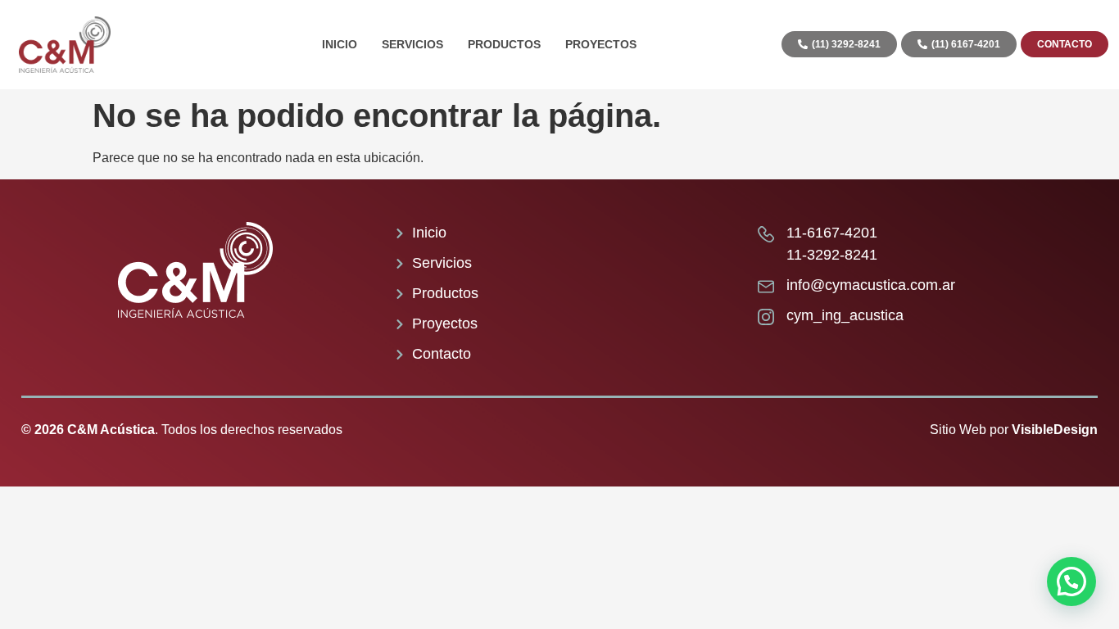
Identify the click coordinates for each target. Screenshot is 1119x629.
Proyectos (601, 44)
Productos (504, 44)
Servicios (412, 44)
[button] (1071, 581)
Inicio (339, 44)
